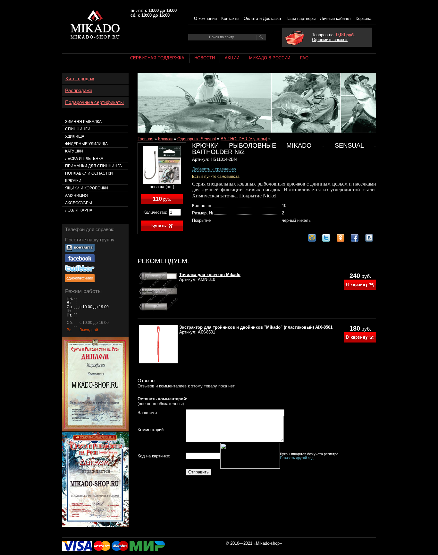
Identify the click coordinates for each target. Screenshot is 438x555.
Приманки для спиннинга (93, 166)
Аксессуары (78, 203)
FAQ (304, 58)
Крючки (165, 138)
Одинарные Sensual (196, 138)
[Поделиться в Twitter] (326, 238)
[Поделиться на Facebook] (354, 238)
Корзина (363, 18)
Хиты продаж (79, 78)
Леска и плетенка (84, 158)
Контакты (230, 18)
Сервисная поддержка (157, 58)
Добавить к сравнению (214, 169)
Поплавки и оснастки (89, 173)
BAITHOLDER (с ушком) (244, 138)
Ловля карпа (78, 210)
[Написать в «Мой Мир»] (312, 238)
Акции (232, 58)
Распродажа (78, 90)
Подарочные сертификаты (94, 102)
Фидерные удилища (86, 144)
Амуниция (76, 195)
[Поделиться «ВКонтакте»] (369, 238)
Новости (204, 58)
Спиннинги (77, 129)
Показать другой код (296, 458)
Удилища (74, 136)
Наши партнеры (300, 18)
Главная (145, 138)
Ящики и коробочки (86, 188)
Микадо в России (269, 58)
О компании (205, 18)
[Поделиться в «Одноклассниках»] (340, 238)
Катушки (74, 151)
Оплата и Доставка (262, 18)
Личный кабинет (335, 18)
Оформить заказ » (330, 39)
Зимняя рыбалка (83, 122)
